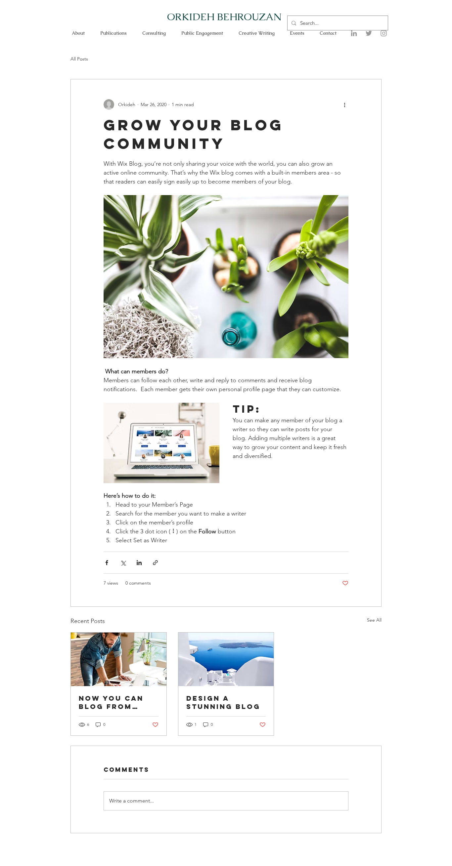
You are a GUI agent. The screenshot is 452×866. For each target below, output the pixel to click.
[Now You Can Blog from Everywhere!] (118, 659)
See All (374, 620)
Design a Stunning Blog (223, 702)
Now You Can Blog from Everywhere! (111, 702)
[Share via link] (155, 562)
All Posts (79, 59)
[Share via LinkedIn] (139, 562)
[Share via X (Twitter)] (123, 562)
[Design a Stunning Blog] (226, 659)
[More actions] (344, 104)
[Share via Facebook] (107, 562)
